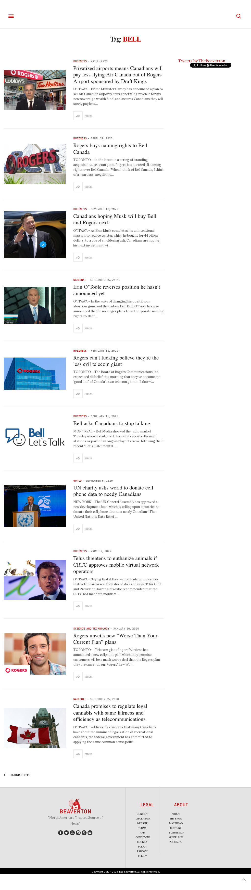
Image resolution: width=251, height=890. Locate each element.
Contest (142, 814)
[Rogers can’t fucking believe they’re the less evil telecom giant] (35, 374)
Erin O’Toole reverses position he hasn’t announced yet (116, 290)
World (77, 480)
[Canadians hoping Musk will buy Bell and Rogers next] (35, 234)
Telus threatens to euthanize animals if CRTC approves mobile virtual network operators (116, 564)
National (79, 279)
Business (80, 61)
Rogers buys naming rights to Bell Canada (110, 148)
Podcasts (175, 842)
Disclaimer (143, 818)
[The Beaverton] (125, 16)
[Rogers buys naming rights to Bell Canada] (35, 164)
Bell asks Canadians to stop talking (111, 423)
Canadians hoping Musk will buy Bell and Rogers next (114, 219)
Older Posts (19, 775)
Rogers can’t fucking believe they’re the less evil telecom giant (116, 360)
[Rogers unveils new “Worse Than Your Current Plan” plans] (35, 654)
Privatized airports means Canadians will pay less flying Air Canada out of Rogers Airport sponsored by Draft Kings (118, 74)
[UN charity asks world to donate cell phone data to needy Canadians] (35, 506)
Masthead (176, 823)
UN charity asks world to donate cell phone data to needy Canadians (113, 490)
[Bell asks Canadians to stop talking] (35, 438)
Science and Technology (91, 628)
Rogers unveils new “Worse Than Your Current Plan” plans (115, 638)
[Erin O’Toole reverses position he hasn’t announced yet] (35, 305)
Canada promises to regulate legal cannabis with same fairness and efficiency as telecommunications (110, 712)
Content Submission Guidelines (176, 833)
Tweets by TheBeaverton (201, 60)
